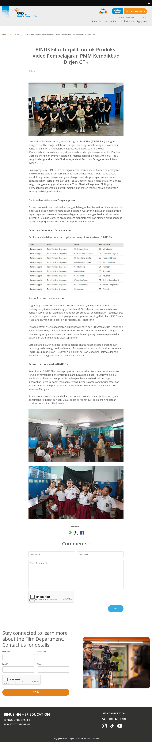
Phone (39, 664)
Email (5, 664)
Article (16, 34)
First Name (7, 651)
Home (5, 34)
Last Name (41, 651)
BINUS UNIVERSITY (126, 17)
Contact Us (143, 17)
